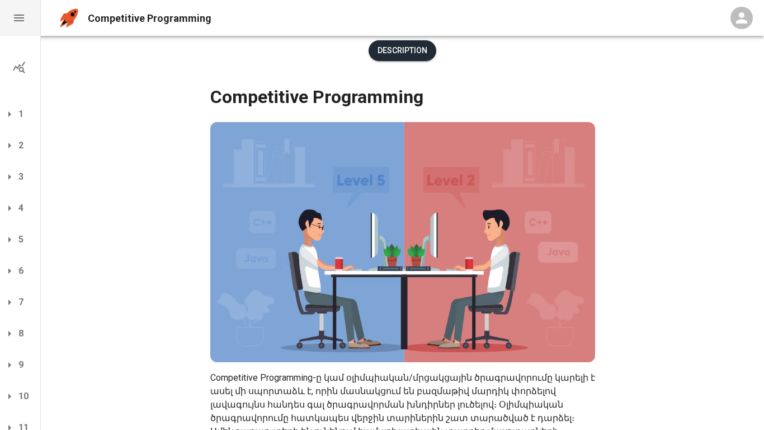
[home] (69, 18)
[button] (20, 18)
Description (402, 50)
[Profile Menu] (741, 18)
